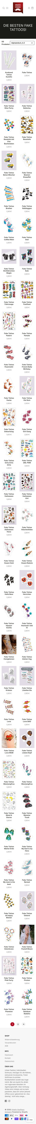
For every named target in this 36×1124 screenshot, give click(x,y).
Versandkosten (10, 1043)
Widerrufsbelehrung (12, 1040)
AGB (6, 1046)
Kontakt (8, 1058)
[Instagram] (9, 1101)
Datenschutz (9, 1061)
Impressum (9, 1055)
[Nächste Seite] (24, 1024)
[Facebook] (6, 1101)
